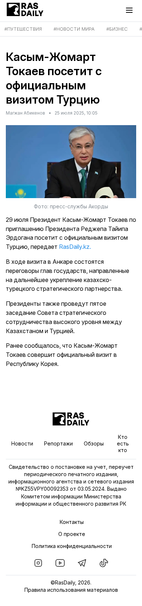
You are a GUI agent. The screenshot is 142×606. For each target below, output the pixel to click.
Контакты (72, 522)
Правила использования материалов (71, 590)
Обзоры (94, 443)
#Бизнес (117, 29)
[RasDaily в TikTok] (104, 563)
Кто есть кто (123, 443)
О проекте (71, 534)
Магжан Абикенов (25, 113)
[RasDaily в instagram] (38, 563)
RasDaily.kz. (75, 246)
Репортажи (58, 443)
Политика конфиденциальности (72, 546)
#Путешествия (23, 29)
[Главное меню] (131, 10)
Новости (22, 443)
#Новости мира (74, 29)
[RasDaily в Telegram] (82, 563)
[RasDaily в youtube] (60, 563)
